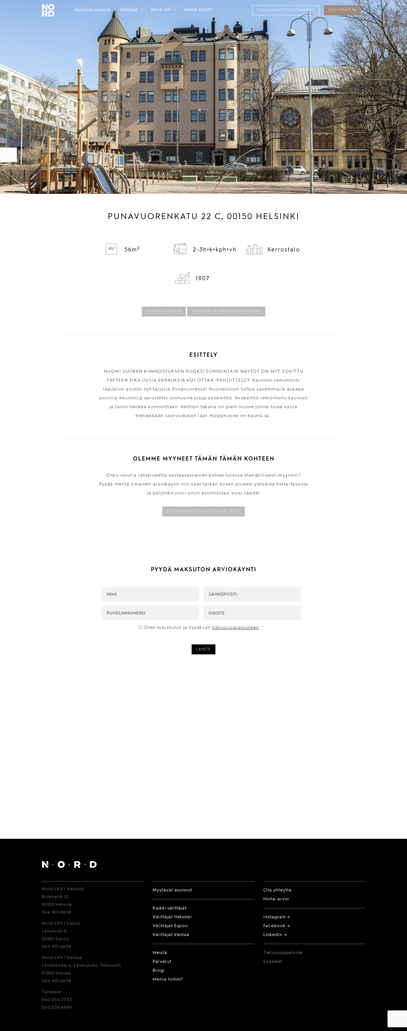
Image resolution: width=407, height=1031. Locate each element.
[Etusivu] (69, 865)
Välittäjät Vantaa (171, 935)
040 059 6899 (57, 1008)
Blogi (158, 970)
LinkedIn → (275, 935)
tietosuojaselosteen (235, 628)
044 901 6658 (56, 912)
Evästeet (272, 962)
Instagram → (276, 917)
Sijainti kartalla (163, 311)
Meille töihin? (198, 10)
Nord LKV (163, 10)
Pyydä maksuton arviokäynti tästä (203, 511)
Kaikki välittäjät (170, 908)
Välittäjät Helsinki (172, 917)
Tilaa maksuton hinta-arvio (286, 10)
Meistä (160, 953)
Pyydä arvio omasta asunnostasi (226, 311)
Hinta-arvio (276, 899)
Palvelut (162, 962)
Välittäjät (131, 10)
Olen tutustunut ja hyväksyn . (204, 628)
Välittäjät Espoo (170, 926)
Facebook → (276, 926)
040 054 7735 (57, 1000)
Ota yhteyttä (342, 10)
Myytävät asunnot (92, 10)
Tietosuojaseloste (283, 953)
